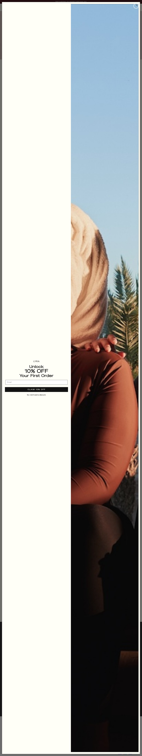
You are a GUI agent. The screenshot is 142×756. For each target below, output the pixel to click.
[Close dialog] (136, 5)
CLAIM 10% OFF (36, 389)
